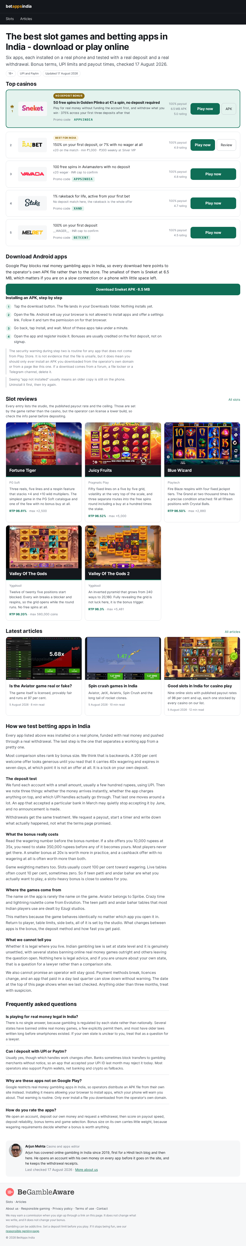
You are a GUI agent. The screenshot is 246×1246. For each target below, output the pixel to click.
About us (12, 1208)
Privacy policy (63, 1208)
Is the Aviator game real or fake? (40, 685)
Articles (26, 19)
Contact (102, 1208)
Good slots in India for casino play (200, 685)
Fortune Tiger (22, 470)
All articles (232, 632)
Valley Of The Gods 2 (109, 573)
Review (226, 145)
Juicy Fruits (100, 470)
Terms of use (84, 1208)
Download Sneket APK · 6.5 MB (123, 289)
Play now (205, 108)
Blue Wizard (180, 470)
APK (229, 109)
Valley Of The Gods (28, 573)
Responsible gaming (35, 1208)
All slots (234, 399)
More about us (86, 1169)
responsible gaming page (22, 1231)
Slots (10, 19)
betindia (19, 6)
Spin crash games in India (112, 685)
